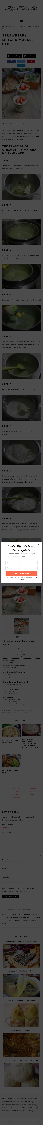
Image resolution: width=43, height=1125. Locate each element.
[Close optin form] (39, 545)
